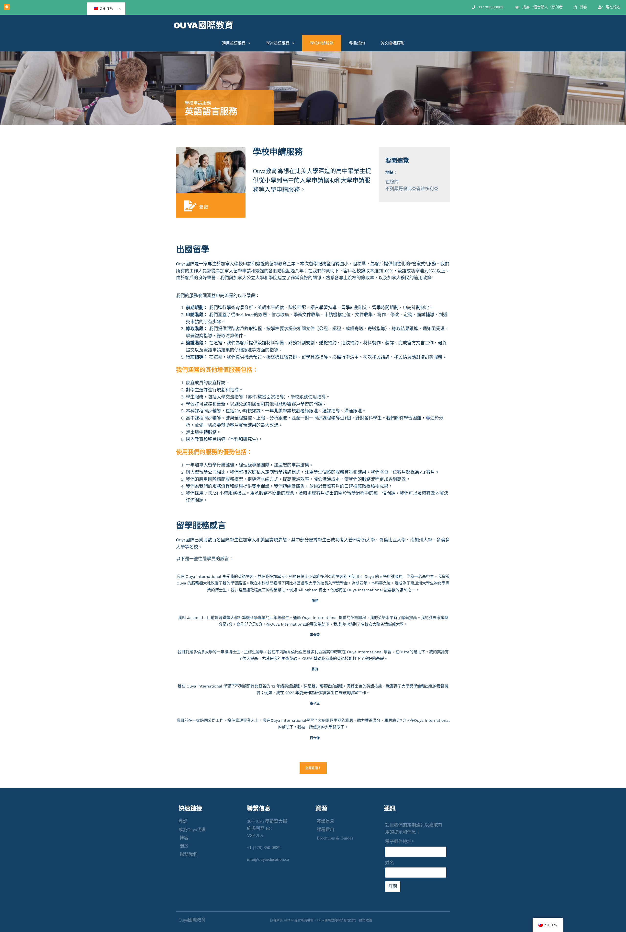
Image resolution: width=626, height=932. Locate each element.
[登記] (190, 205)
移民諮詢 (357, 43)
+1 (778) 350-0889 (263, 847)
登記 (203, 207)
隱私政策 (365, 920)
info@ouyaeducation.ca (268, 859)
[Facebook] (7, 7)
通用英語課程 (234, 43)
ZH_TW (106, 8)
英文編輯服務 (392, 43)
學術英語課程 (278, 43)
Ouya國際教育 (204, 25)
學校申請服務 (322, 43)
